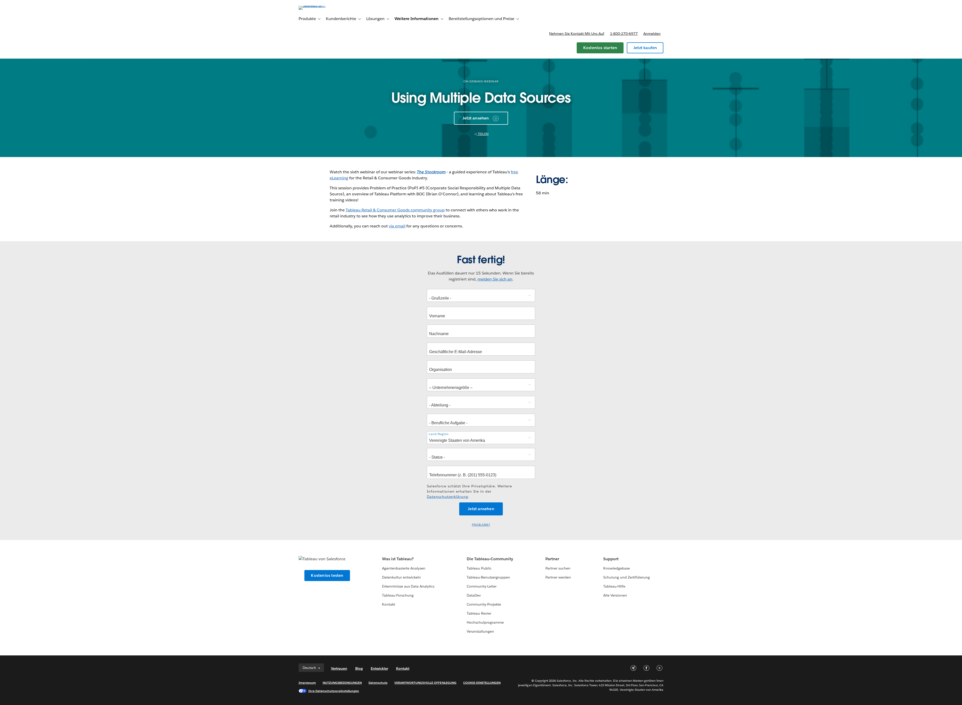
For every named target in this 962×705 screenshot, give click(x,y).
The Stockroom (431, 172)
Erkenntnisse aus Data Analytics (408, 586)
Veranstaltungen (480, 631)
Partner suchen (557, 568)
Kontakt (388, 604)
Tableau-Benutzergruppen (488, 577)
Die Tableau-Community (490, 558)
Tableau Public (479, 568)
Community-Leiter (482, 586)
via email (397, 226)
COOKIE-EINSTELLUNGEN (482, 682)
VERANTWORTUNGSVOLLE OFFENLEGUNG (425, 682)
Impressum (307, 682)
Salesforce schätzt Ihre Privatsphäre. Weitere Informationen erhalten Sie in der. (469, 491)
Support (611, 558)
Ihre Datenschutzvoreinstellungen (333, 691)
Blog (359, 668)
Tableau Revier (479, 613)
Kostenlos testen (327, 575)
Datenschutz (378, 682)
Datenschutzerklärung (447, 496)
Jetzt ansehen (475, 118)
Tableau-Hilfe (614, 586)
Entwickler (379, 668)
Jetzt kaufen (645, 47)
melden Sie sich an (494, 279)
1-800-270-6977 (624, 33)
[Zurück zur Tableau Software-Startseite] (320, 5)
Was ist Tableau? (398, 558)
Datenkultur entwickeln (401, 577)
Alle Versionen (615, 595)
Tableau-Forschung (398, 595)
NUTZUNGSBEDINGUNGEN (342, 682)
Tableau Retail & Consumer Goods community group (395, 210)
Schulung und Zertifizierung (626, 577)
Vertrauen (339, 668)
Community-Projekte (484, 604)
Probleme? (481, 525)
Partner (552, 558)
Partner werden (558, 577)
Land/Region (439, 434)
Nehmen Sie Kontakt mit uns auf (576, 33)
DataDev (474, 595)
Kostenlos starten (600, 47)
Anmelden (652, 33)
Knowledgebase (616, 568)
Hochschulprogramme (485, 622)
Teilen (483, 134)
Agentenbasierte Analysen (403, 568)
